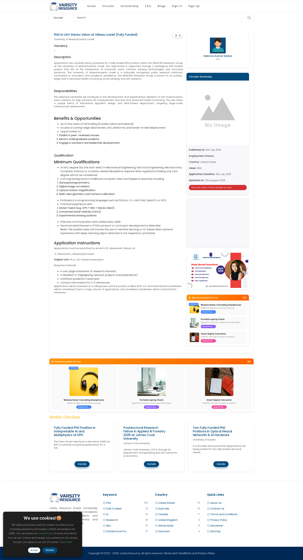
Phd (108, 503)
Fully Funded (113, 508)
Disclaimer (216, 525)
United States (166, 503)
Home (91, 6)
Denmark (163, 531)
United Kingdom (167, 520)
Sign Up (194, 6)
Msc (108, 525)
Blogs (161, 6)
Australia (163, 508)
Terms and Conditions (223, 514)
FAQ (148, 6)
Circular (108, 6)
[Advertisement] (218, 223)
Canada (162, 514)
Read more (66, 542)
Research (111, 520)
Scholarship (130, 6)
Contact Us (217, 508)
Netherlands (165, 525)
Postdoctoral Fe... (116, 531)
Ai (106, 514)
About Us (215, 503)
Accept (34, 550)
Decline (50, 550)
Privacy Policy (218, 520)
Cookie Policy (45, 533)
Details (82, 464)
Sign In (177, 6)
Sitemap (215, 531)
